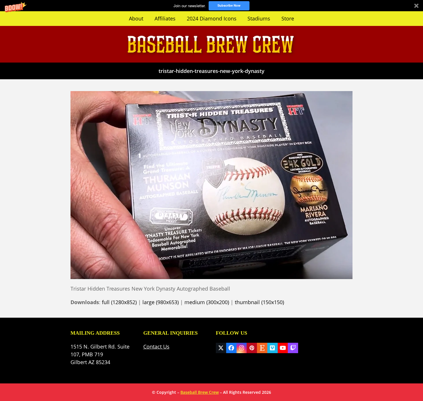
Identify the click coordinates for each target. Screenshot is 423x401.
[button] (211, 5)
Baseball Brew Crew (199, 392)
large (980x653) (160, 302)
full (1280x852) (119, 302)
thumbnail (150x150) (259, 302)
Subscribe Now (229, 5)
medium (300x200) (206, 302)
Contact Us (156, 346)
